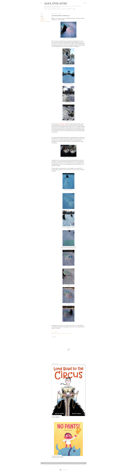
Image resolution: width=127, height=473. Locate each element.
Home (45, 8)
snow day (42, 20)
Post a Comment (56, 458)
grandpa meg (58, 333)
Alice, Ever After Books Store (54, 8)
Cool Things (56, 417)
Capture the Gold (57, 457)
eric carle (42, 17)
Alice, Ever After (55, 3)
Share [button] (42, 13)
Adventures (69, 8)
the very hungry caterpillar (45, 21)
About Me (64, 8)
